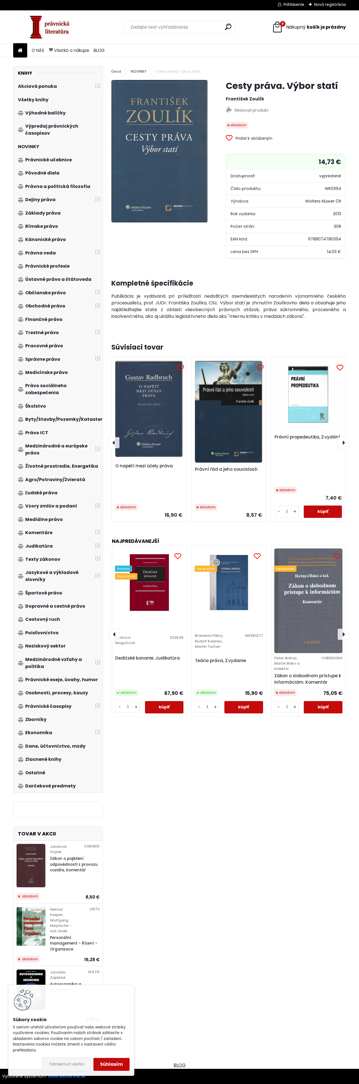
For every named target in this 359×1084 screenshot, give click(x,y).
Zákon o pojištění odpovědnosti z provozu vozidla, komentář (74, 864)
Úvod (116, 71)
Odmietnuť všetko (66, 1064)
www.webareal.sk (67, 1076)
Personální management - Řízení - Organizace (73, 943)
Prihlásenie (294, 4)
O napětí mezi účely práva (144, 466)
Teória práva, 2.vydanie (220, 660)
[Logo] (51, 27)
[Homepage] (20, 50)
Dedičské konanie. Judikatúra (147, 658)
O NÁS (38, 50)
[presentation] (113, 442)
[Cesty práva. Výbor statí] (159, 151)
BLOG (99, 50)
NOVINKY (138, 71)
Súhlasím (111, 1064)
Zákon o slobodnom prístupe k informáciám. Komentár (307, 679)
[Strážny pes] (286, 111)
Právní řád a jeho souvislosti (226, 469)
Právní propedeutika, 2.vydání (307, 437)
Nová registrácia (330, 4)
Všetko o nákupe (71, 50)
